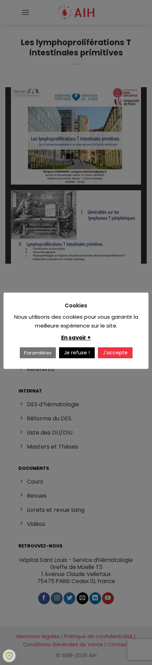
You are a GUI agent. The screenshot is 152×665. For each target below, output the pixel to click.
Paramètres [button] (38, 352)
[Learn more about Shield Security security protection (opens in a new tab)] (9, 655)
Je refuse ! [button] (77, 352)
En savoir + (76, 337)
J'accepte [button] (115, 352)
